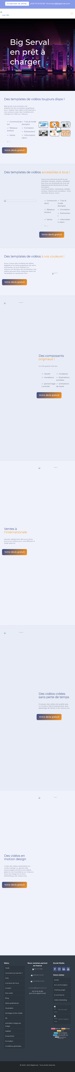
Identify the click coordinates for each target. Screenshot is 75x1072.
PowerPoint (9, 1036)
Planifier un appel (17, 4)
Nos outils (9, 993)
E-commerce (59, 995)
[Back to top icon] (66, 1068)
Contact (8, 988)
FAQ (6, 978)
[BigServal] (4, 13)
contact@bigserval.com (59, 4)
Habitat (8, 1031)
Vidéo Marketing (60, 1000)
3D (6, 1018)
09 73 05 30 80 (38, 4)
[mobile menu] (72, 13)
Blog (7, 998)
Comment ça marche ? (14, 973)
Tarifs (7, 968)
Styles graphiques (12, 1003)
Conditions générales (13, 1046)
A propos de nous (12, 983)
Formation (9, 1041)
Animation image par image (13, 1024)
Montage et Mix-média (13, 1013)
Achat (56, 980)
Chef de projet (59, 990)
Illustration (9, 1008)
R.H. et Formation (60, 985)
